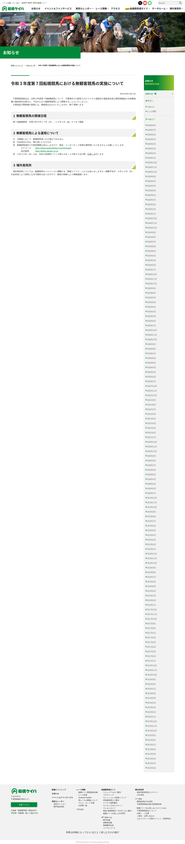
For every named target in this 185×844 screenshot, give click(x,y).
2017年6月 (151, 637)
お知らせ (150, 106)
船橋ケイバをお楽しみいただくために (152, 808)
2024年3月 (151, 260)
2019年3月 (151, 539)
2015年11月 (152, 725)
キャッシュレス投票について (114, 797)
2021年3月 (151, 427)
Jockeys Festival (84, 797)
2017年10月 (152, 618)
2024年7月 (151, 241)
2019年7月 (151, 521)
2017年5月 (151, 642)
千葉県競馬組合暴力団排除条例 (149, 804)
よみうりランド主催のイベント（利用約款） (154, 818)
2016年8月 (151, 684)
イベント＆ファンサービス (62, 797)
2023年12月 (152, 274)
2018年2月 (151, 600)
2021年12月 (152, 385)
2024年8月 (151, 236)
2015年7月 (151, 744)
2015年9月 (151, 735)
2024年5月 (151, 250)
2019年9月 (151, 511)
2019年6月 (151, 525)
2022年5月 (151, 362)
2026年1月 (151, 157)
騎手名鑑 (106, 820)
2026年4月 (151, 143)
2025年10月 (152, 171)
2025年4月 (151, 199)
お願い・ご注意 (143, 813)
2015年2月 (151, 767)
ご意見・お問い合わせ (145, 816)
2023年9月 (151, 288)
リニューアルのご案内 (112, 792)
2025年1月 (151, 213)
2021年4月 (151, 423)
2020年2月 (151, 488)
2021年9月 (151, 399)
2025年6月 (151, 190)
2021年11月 (152, 390)
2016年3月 (151, 707)
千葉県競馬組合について (146, 810)
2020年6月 (151, 469)
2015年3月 (151, 763)
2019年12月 (152, 497)
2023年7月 (151, 297)
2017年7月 (151, 632)
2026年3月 (151, 148)
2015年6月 (151, 749)
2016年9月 (151, 679)
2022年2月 (151, 376)
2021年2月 (151, 432)
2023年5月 (151, 306)
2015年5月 (151, 753)
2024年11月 (152, 223)
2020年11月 (152, 446)
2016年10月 (152, 674)
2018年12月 (152, 553)
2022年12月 (152, 330)
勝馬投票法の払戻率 (145, 801)
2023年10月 (152, 283)
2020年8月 (151, 460)
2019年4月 (151, 535)
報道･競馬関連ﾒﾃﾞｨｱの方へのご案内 (117, 810)
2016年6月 (151, 693)
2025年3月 (151, 204)
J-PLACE (140, 795)
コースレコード (109, 828)
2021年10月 (152, 395)
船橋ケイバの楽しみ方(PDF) (114, 813)
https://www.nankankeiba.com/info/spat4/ (53, 147)
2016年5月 (151, 697)
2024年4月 (151, 255)
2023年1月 (151, 325)
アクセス (80, 809)
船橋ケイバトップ (17, 65)
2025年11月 (152, 167)
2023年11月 (152, 278)
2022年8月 (151, 348)
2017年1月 (151, 660)
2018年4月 (151, 590)
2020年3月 (151, 483)
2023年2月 (151, 320)
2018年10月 (152, 562)
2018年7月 (151, 576)
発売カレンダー (58, 801)
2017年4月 (151, 646)
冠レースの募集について (88, 800)
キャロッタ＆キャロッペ (113, 805)
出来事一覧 (82, 805)
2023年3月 (151, 316)
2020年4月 (151, 479)
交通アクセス (24, 804)
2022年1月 (151, 381)
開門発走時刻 (59, 806)
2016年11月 (152, 670)
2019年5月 (151, 530)
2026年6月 (151, 134)
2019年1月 (151, 548)
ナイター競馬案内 (110, 802)
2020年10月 (152, 451)
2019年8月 (151, 516)
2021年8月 (151, 404)
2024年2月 (151, 264)
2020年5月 (151, 474)
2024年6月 (151, 246)
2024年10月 (152, 227)
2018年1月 (151, 604)
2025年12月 (152, 162)
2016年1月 (151, 716)
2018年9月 (151, 567)
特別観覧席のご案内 (111, 800)
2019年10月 (152, 507)
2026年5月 (151, 139)
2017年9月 (151, 623)
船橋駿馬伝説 (108, 825)
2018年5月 (151, 586)
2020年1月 (151, 493)
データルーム (106, 817)
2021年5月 (151, 418)
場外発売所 (139, 789)
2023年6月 (151, 302)
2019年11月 (152, 502)
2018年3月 (151, 595)
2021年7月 (151, 409)
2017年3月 (151, 651)
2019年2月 (151, 544)
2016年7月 (151, 688)
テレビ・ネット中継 (86, 802)
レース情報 (151, 111)
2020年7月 (151, 465)
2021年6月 (151, 413)
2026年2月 (151, 153)
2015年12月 (152, 721)
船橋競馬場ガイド (108, 789)
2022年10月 (152, 339)
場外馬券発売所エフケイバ (147, 792)
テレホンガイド (109, 808)
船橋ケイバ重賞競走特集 (88, 792)
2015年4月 (151, 758)
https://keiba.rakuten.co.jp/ (46, 151)
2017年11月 (152, 614)
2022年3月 (151, 372)
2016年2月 (151, 711)
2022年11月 (152, 334)
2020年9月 (151, 455)
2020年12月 (152, 441)
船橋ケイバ (13, 8)
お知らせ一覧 (30, 65)
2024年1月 (151, 269)
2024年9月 (151, 232)
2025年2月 (151, 209)
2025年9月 (151, 176)
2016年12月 (152, 665)
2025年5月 (151, 195)
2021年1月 (151, 437)
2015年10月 (152, 730)
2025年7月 (151, 185)
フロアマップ (108, 795)
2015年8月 (151, 739)
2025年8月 (151, 181)
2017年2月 (151, 656)
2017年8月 (151, 628)
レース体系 (82, 795)
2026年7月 (151, 129)
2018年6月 (151, 581)
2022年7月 (151, 353)
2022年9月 (151, 344)
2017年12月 (152, 609)
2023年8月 (151, 292)
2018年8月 (151, 572)
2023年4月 (151, 311)
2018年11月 (152, 558)
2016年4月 (151, 702)
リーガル (138, 798)
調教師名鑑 (107, 822)
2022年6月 (151, 358)
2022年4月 (151, 367)
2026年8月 (151, 125)
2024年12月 (152, 218)
